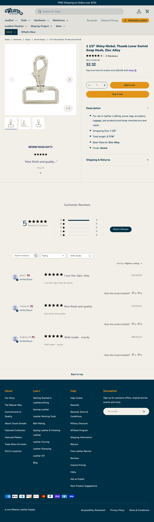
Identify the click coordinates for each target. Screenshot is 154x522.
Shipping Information (81, 437)
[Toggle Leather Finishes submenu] (26, 26)
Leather (9, 20)
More (59, 26)
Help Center (76, 398)
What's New (28, 31)
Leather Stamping (42, 448)
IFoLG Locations (13, 451)
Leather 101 (39, 455)
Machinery (59, 20)
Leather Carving (41, 442)
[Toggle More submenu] (64, 26)
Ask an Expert (77, 479)
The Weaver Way (13, 405)
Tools (24, 20)
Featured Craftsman (15, 430)
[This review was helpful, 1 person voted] (133, 355)
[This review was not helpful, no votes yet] (139, 293)
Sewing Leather (41, 409)
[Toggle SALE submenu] (15, 32)
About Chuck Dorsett (15, 423)
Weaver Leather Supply (23, 509)
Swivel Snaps (39, 39)
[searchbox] (22, 255)
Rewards (92, 20)
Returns (74, 444)
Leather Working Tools (44, 416)
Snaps (27, 39)
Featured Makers (13, 437)
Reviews (74, 458)
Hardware (40, 20)
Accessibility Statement (93, 510)
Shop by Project (40, 26)
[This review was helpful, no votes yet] (133, 293)
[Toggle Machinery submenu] (67, 20)
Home (7, 39)
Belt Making (39, 423)
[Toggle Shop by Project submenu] (51, 26)
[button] (147, 11)
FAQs (73, 472)
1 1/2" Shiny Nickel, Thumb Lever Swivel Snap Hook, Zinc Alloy (67, 39)
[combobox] (79, 11)
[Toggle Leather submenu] (16, 20)
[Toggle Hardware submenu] (48, 20)
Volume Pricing (109, 20)
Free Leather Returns (80, 451)
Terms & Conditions (139, 510)
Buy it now (117, 94)
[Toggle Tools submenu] (29, 20)
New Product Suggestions (83, 486)
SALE (9, 31)
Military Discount (79, 423)
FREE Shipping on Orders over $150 (77, 2)
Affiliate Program (79, 430)
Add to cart (129, 85)
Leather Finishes (14, 26)
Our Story (10, 398)
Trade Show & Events (15, 444)
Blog (35, 462)
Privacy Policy (117, 510)
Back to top (77, 374)
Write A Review (120, 229)
